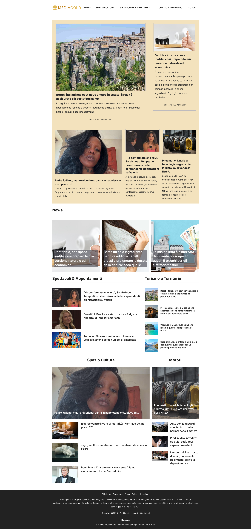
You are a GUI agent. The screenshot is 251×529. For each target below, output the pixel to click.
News (87, 7)
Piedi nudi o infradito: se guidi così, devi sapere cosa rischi (183, 441)
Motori (192, 7)
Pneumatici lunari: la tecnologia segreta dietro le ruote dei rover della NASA (174, 409)
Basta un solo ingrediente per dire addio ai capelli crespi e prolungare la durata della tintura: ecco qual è (125, 258)
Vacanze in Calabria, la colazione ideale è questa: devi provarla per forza (176, 328)
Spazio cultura (105, 7)
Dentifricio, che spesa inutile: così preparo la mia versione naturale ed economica (74, 258)
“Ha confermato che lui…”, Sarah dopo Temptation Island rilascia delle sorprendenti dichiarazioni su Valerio (142, 165)
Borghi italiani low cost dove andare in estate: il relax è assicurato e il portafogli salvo (179, 293)
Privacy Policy (131, 494)
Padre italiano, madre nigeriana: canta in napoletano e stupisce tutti (96, 412)
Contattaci (145, 513)
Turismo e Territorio (169, 7)
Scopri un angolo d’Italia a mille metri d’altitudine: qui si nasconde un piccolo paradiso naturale (178, 345)
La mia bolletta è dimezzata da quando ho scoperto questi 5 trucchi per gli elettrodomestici (173, 258)
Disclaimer (144, 494)
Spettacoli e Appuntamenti (136, 7)
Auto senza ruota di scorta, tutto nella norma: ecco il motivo (183, 427)
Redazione (118, 494)
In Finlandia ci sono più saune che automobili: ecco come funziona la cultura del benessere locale (177, 311)
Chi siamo (106, 494)
